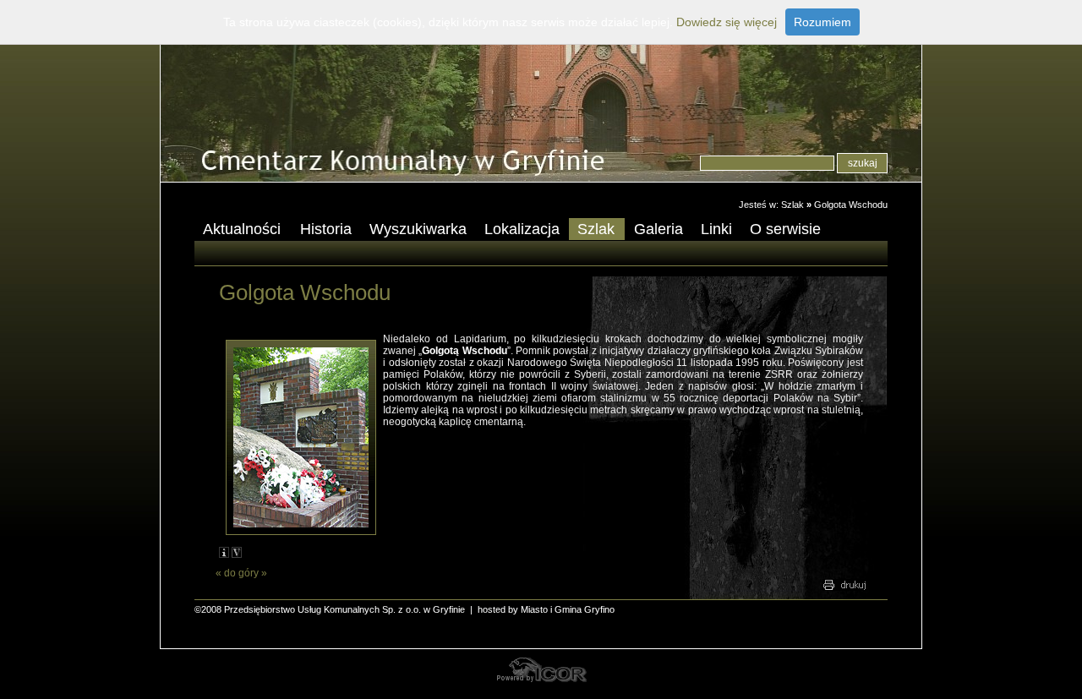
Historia (326, 229)
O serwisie (781, 230)
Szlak (792, 204)
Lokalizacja (522, 229)
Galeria (658, 229)
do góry (241, 573)
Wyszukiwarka (418, 229)
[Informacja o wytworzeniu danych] (224, 552)
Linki (716, 229)
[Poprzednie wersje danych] (237, 552)
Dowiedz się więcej (726, 22)
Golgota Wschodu (851, 204)
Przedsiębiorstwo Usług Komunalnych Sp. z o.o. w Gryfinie (344, 609)
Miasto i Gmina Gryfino (568, 609)
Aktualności (237, 230)
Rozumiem (822, 22)
